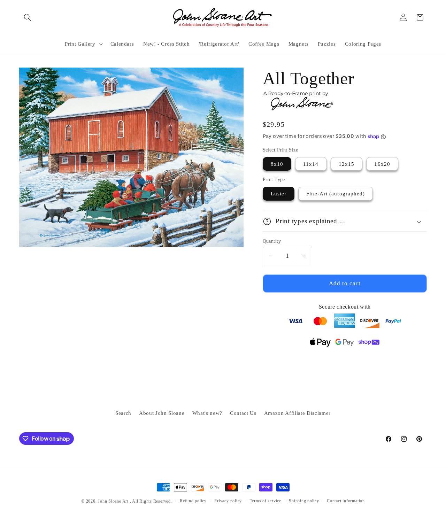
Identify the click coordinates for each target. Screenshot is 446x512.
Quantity (272, 241)
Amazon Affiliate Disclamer (297, 413)
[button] (27, 17)
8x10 (277, 164)
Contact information (346, 500)
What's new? (207, 413)
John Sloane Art (113, 501)
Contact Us (243, 413)
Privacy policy (228, 500)
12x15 (347, 164)
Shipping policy (304, 500)
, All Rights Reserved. (151, 501)
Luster (279, 194)
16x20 (382, 164)
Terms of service (265, 500)
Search (123, 413)
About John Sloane (161, 413)
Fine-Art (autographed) (335, 194)
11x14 (311, 164)
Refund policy (193, 500)
